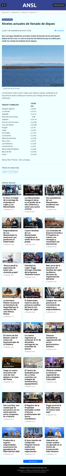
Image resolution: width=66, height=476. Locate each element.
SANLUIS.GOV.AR (59, 5)
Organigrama (21, 470)
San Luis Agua (13, 172)
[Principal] (3, 5)
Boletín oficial (45, 470)
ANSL (30, 5)
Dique (5, 172)
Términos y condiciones (26, 472)
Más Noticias (33, 461)
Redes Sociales (36, 470)
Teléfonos (28, 470)
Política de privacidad (40, 472)
